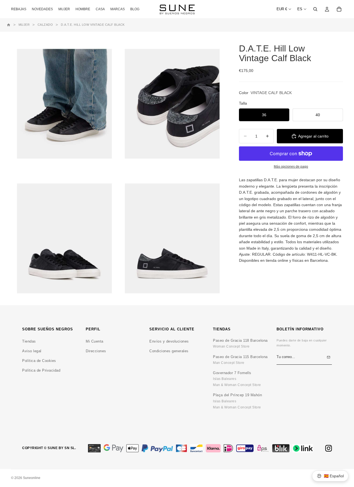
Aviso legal (31, 351)
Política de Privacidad (41, 370)
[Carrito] (339, 9)
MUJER (24, 24)
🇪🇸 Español (334, 476)
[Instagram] (328, 448)
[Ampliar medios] (64, 104)
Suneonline (31, 478)
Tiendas (29, 341)
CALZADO (45, 24)
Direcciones (96, 351)
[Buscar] (315, 9)
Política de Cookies (39, 361)
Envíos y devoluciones (169, 341)
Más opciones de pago (291, 166)
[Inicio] (9, 25)
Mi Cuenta (94, 341)
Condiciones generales (169, 351)
